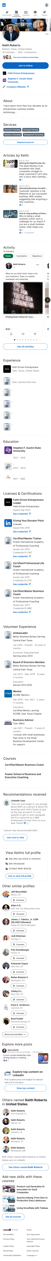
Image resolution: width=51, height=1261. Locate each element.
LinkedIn (17, 524)
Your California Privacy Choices (36, 1240)
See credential (20, 513)
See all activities (25, 346)
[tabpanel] (25, 299)
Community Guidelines (12, 1255)
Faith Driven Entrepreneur (26, 506)
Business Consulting (12, 135)
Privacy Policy (8, 1239)
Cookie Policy (8, 1246)
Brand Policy (8, 1251)
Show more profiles (13, 1034)
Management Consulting (33, 135)
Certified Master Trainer (27, 538)
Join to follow (25, 65)
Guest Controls (33, 1251)
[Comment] (23, 334)
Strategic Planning (30, 130)
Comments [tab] (22, 256)
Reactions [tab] (37, 256)
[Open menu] (47, 34)
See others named (25, 1167)
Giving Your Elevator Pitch (28, 520)
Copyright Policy (33, 1246)
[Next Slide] (47, 300)
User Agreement (33, 1234)
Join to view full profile (19, 876)
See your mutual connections (26, 57)
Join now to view (15, 837)
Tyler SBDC (19, 723)
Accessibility (8, 1234)
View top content (26, 1088)
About (29, 1230)
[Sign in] (46, 5)
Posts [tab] (8, 256)
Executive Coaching (12, 130)
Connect (20, 900)
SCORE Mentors (21, 695)
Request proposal (25, 142)
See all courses (13, 1216)
